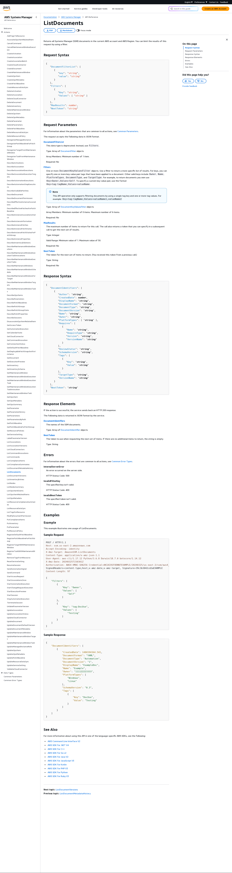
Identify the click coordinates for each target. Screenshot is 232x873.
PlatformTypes (68, 320)
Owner (62, 317)
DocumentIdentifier (70, 430)
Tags (62, 355)
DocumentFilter (68, 151)
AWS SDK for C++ (56, 749)
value (62, 76)
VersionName (74, 339)
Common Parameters (127, 131)
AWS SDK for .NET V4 (58, 745)
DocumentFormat (68, 304)
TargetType (66, 374)
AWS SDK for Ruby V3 (58, 776)
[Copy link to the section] (41, 55)
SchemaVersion (68, 352)
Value (70, 365)
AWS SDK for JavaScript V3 (61, 760)
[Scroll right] (125, 9)
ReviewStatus (67, 349)
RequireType (74, 333)
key (61, 73)
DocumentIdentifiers (64, 288)
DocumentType (67, 307)
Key (61, 92)
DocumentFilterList (63, 66)
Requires (64, 323)
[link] (91, 17)
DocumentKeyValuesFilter (73, 206)
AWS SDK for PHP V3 (58, 768)
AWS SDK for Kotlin (57, 764)
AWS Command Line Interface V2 (64, 741)
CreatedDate (66, 297)
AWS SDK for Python (58, 772)
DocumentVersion (69, 310)
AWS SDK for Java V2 (58, 756)
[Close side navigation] (36, 17)
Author (63, 294)
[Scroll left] (56, 9)
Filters (56, 86)
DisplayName (66, 301)
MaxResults (58, 105)
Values (63, 95)
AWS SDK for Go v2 (57, 753)
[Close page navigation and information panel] (227, 39)
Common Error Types (122, 461)
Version (72, 336)
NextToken (57, 108)
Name (62, 313)
